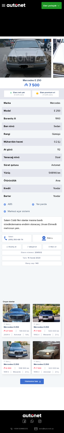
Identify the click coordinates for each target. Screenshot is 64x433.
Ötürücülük (10, 180)
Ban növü (9, 126)
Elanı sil (53, 247)
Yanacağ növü (11, 157)
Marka (7, 103)
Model (7, 111)
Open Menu (3, 5)
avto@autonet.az (46, 429)
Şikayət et (33, 247)
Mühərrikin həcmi (13, 142)
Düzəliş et (12, 247)
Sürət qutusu (11, 165)
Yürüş (7, 173)
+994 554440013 (21, 429)
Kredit (7, 188)
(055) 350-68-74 (15, 240)
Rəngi (7, 134)
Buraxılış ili (10, 118)
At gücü (8, 149)
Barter (7, 196)
